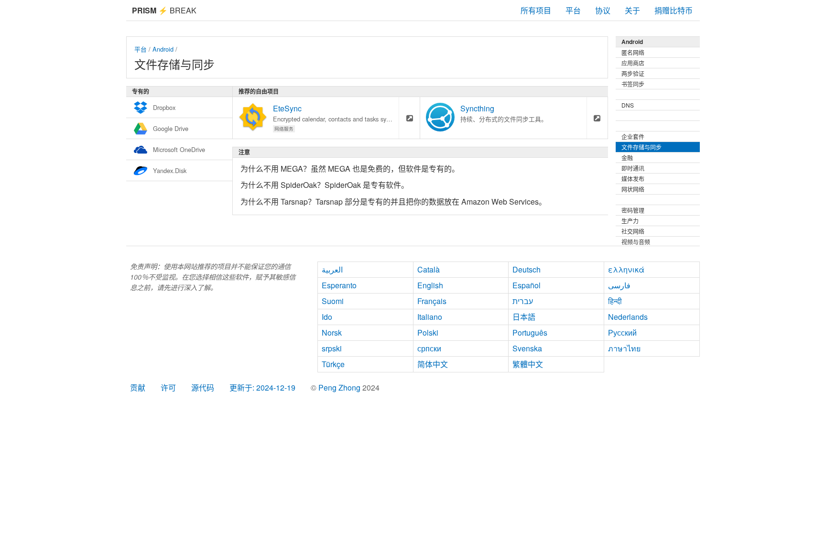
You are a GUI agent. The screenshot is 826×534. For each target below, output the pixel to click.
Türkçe (333, 364)
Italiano (429, 316)
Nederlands (628, 316)
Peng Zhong (340, 387)
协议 (602, 10)
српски (429, 348)
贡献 (137, 387)
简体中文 (432, 364)
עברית (522, 300)
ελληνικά (626, 269)
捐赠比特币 (673, 10)
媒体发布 (632, 178)
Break (164, 10)
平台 (573, 10)
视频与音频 (635, 242)
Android (163, 49)
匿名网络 (632, 52)
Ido (327, 316)
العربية (332, 269)
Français (431, 300)
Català (428, 269)
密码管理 (632, 210)
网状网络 (632, 189)
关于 (632, 10)
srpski (332, 348)
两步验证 (632, 73)
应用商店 (632, 63)
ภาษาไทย (624, 348)
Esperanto (339, 285)
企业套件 (632, 136)
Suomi (333, 300)
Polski (427, 332)
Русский (622, 332)
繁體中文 (527, 364)
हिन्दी (615, 300)
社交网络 (632, 231)
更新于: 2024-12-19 (262, 387)
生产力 (630, 221)
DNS (627, 105)
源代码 (202, 387)
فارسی (619, 285)
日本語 (523, 316)
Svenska (527, 348)
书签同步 (632, 84)
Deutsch (526, 269)
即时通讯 (632, 168)
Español (526, 285)
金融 (627, 157)
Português (529, 332)
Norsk (332, 332)
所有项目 (536, 10)
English (430, 285)
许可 (168, 387)
